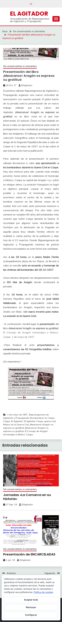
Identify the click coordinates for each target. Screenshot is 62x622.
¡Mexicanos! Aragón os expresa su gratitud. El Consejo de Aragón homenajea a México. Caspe (25, 431)
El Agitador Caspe (33, 421)
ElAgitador (26, 85)
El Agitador (29, 13)
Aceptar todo (31, 599)
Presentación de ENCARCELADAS (29, 554)
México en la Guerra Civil (16, 424)
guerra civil (50, 421)
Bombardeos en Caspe (42, 418)
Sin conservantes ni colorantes (20, 66)
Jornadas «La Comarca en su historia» (27, 497)
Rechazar (31, 607)
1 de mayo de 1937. (17, 414)
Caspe (6, 421)
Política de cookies (43, 592)
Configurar (31, 614)
